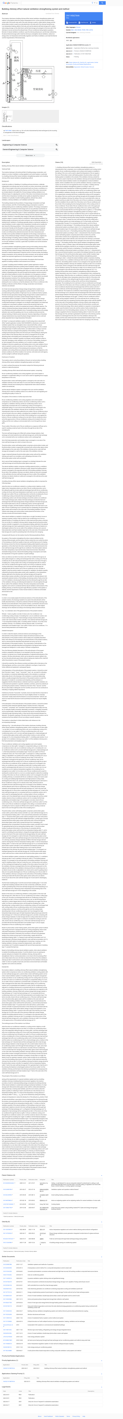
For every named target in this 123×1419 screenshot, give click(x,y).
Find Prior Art (84, 22)
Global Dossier (85, 67)
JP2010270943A (7, 1336)
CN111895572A (7, 1318)
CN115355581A (7, 1229)
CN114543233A (7, 1311)
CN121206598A (7, 1242)
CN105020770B (7, 1302)
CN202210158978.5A (9, 1368)
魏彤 (72, 30)
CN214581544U (7, 1330)
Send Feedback (48, 1416)
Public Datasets (59, 1416)
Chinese (78, 27)
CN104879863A (7, 1200)
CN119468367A (7, 1343)
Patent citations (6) (74, 62)
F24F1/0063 (8, 130)
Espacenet (77, 67)
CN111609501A (7, 1278)
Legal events (90, 62)
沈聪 (75, 30)
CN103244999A (7, 1195)
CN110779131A (7, 1292)
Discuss (91, 67)
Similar (94, 22)
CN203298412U (7, 1347)
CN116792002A (7, 1233)
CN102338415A (7, 1285)
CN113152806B (7, 1321)
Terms (68, 1416)
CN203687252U (7, 1288)
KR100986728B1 (7, 1340)
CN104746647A (7, 1281)
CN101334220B (7, 1271)
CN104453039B (7, 1268)
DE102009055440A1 (9, 1183)
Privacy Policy (76, 1416)
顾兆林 (79, 30)
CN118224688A (7, 1350)
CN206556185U (7, 1333)
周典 (87, 30)
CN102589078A (7, 1189)
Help (84, 1416)
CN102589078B (7, 1264)
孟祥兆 (91, 30)
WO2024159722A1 (8, 1239)
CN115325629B (7, 1314)
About (39, 1416)
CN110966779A (7, 1207)
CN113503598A (7, 1299)
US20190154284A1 (8, 1204)
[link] (30, 132)
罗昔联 (84, 30)
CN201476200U (7, 1275)
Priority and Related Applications (82, 64)
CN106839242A (7, 1295)
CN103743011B (7, 1306)
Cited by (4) (83, 62)
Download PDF (72, 22)
